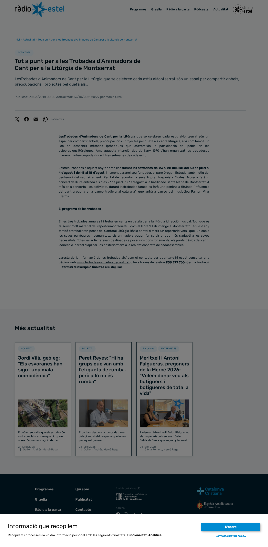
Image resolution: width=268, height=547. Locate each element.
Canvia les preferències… (231, 535)
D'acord (231, 527)
